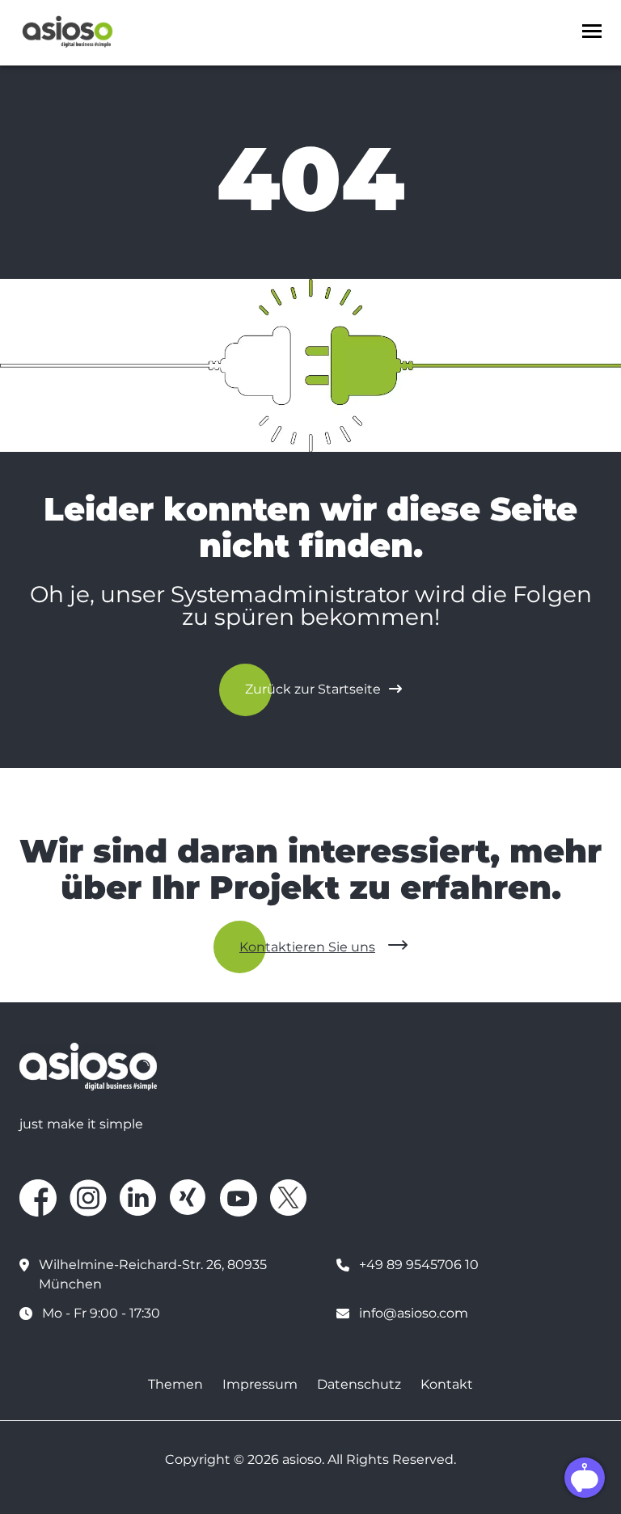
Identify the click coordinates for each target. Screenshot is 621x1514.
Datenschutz (359, 1384)
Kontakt (446, 1384)
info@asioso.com (413, 1313)
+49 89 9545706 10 (419, 1264)
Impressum (260, 1384)
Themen (175, 1384)
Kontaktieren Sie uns (307, 947)
